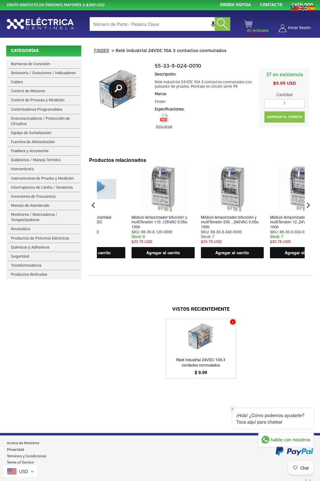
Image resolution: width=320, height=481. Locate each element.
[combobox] (160, 24)
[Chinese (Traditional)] (295, 8)
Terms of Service (20, 462)
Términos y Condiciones (26, 456)
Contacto (271, 5)
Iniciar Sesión (299, 27)
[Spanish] (311, 8)
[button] (213, 24)
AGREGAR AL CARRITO (284, 117)
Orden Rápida (235, 5)
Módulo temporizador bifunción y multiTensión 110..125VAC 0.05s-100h (133, 222)
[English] (303, 8)
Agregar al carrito (136, 252)
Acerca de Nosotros (23, 443)
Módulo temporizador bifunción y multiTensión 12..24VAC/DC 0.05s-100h (273, 222)
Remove (233, 322)
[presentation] (93, 205)
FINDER (101, 51)
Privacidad (15, 450)
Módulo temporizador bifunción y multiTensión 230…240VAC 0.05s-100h (203, 222)
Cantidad (284, 95)
